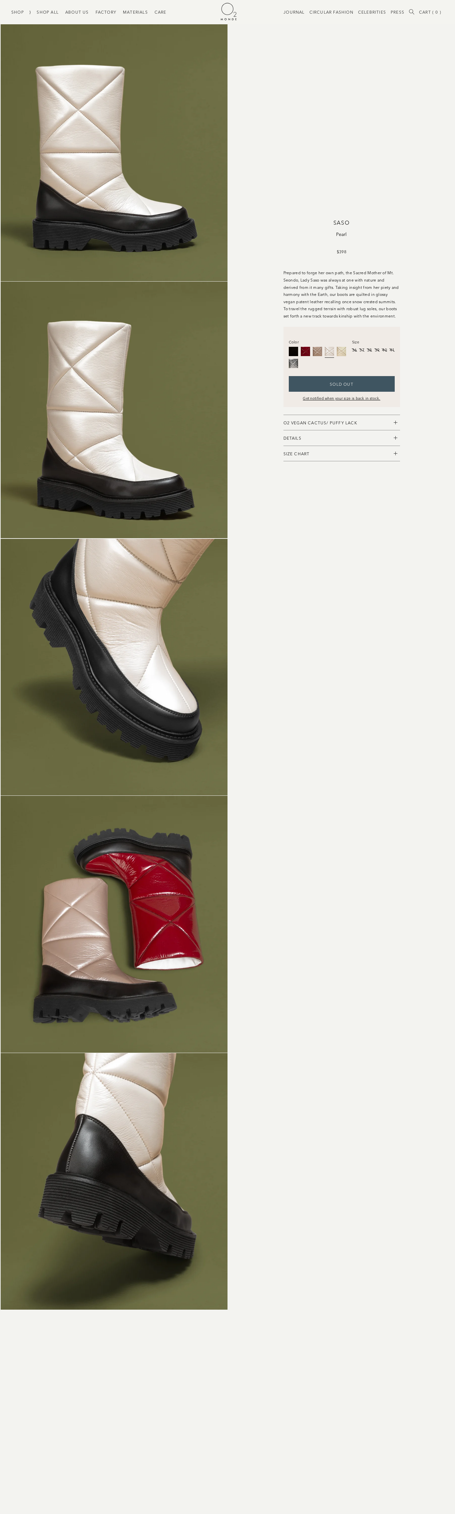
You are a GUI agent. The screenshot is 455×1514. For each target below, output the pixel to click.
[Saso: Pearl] (329, 351)
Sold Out (341, 384)
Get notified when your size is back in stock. (341, 398)
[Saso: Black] (293, 351)
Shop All (48, 12)
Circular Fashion (331, 12)
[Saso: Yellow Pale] (341, 351)
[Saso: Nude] (317, 351)
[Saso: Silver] (293, 363)
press (397, 12)
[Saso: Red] (305, 351)
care (161, 12)
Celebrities (372, 12)
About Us (77, 12)
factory (106, 12)
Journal (293, 12)
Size (355, 341)
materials (135, 12)
